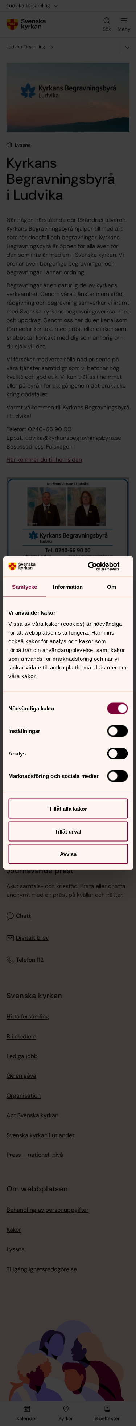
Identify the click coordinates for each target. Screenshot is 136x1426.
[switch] (117, 731)
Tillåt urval (68, 831)
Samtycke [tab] (24, 586)
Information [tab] (68, 586)
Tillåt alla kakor (68, 809)
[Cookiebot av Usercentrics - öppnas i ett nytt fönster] (97, 566)
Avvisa (68, 854)
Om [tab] (111, 586)
